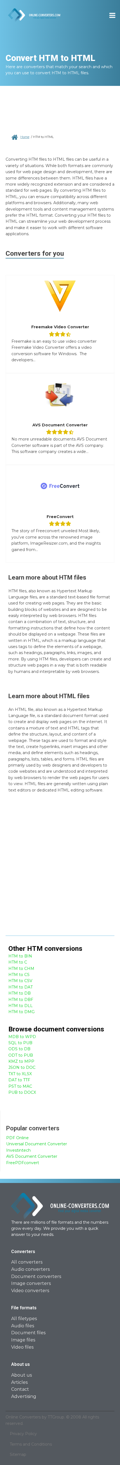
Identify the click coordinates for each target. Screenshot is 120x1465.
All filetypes (24, 1318)
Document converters (36, 1276)
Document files (28, 1332)
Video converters (30, 1290)
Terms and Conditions (31, 1444)
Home (24, 137)
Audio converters (30, 1269)
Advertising (23, 1396)
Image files (23, 1340)
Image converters (31, 1283)
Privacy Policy (23, 1433)
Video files (22, 1347)
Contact (20, 1389)
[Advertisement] (60, 867)
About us (21, 1375)
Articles (19, 1382)
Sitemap (18, 1454)
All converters (26, 1262)
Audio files (22, 1325)
